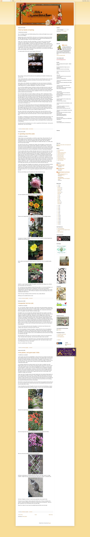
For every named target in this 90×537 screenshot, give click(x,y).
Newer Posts (20, 514)
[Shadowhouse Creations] (64, 265)
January (58, 203)
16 (58, 212)
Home (36, 514)
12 (58, 218)
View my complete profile (61, 55)
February (59, 202)
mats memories (60, 177)
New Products (60, 169)
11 (58, 219)
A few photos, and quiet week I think (28, 352)
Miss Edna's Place (61, 155)
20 (58, 206)
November (59, 189)
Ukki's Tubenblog (60, 160)
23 (58, 185)
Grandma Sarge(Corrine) (62, 152)
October (58, 190)
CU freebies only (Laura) (62, 334)
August (58, 193)
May (58, 197)
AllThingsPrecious (61, 150)
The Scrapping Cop (61, 336)
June (58, 196)
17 (58, 211)
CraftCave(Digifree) (61, 228)
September (59, 192)
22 (58, 186)
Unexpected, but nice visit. (26, 303)
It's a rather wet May (61, 165)
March (58, 200)
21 (58, 205)
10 (58, 221)
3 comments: (31, 298)
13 (58, 216)
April (58, 199)
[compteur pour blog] (68, 345)
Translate (64, 31)
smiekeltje (65, 45)
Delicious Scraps (60, 335)
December (59, 187)
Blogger (49, 523)
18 (58, 209)
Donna (59, 151)
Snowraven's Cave (61, 157)
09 (58, 222)
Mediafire (59, 339)
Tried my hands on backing (26, 30)
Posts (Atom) (25, 516)
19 (58, 208)
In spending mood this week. (26, 134)
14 (58, 215)
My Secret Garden (61, 156)
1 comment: (31, 347)
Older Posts (51, 514)
